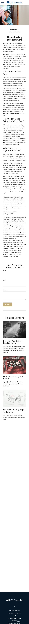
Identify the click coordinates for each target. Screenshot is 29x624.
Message (5, 290)
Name (4, 270)
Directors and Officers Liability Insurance (13, 342)
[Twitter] (14, 606)
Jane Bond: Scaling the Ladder (13, 377)
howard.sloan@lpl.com (15, 613)
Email (4, 280)
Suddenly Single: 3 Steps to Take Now (13, 411)
